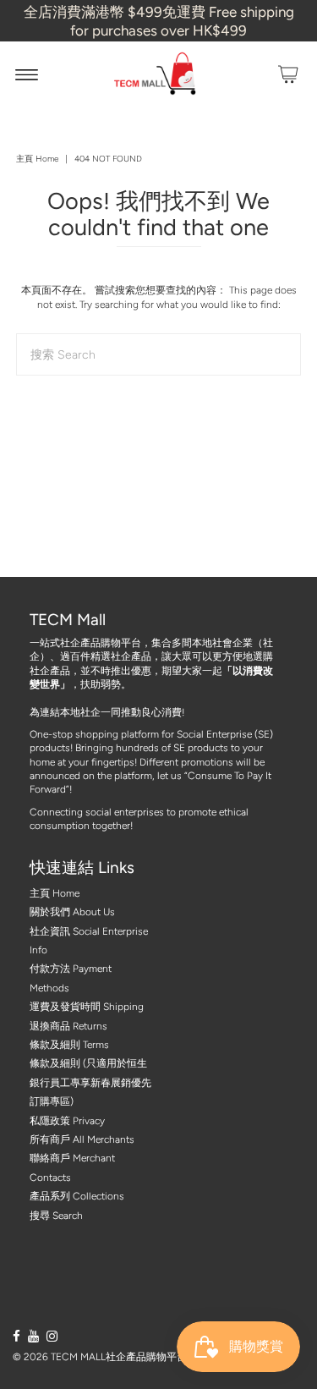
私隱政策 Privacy (67, 1121)
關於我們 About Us (72, 912)
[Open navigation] (27, 74)
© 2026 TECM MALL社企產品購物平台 (100, 1357)
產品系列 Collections (77, 1196)
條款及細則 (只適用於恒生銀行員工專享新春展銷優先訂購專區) (90, 1082)
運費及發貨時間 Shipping (87, 1007)
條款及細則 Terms (69, 1045)
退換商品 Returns (68, 1026)
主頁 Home (37, 158)
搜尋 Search (56, 1216)
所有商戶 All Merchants (82, 1139)
